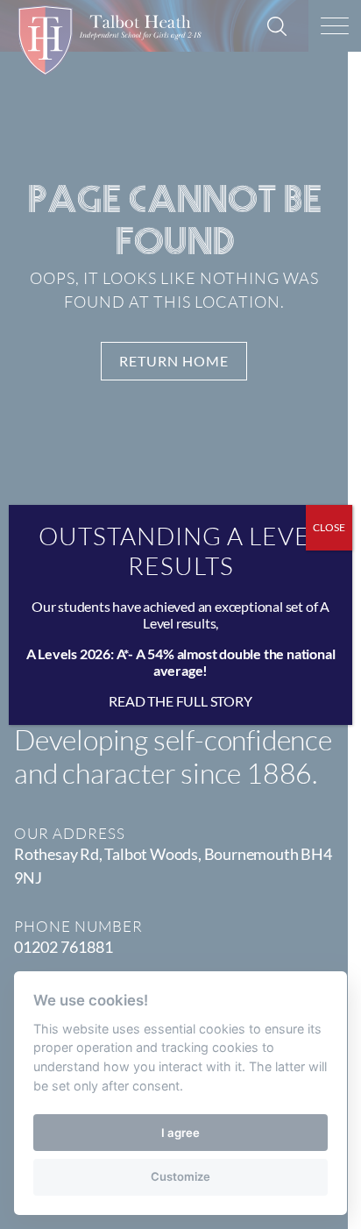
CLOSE (329, 527)
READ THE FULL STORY (180, 701)
